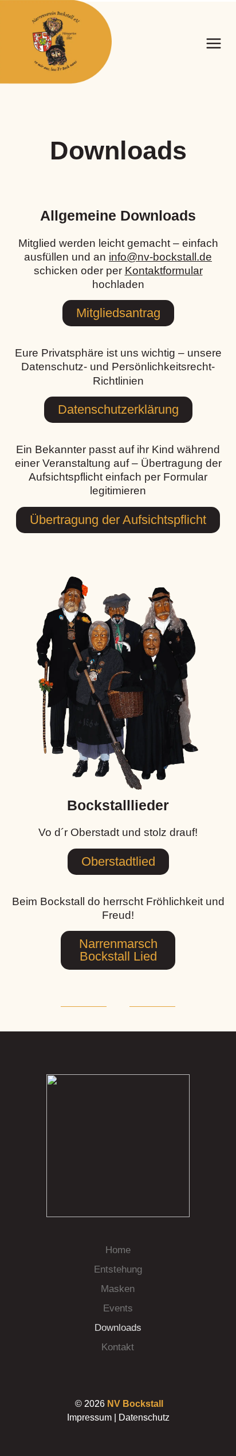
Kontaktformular (164, 271)
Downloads (118, 1327)
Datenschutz (144, 1417)
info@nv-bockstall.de (160, 257)
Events (118, 1308)
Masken (118, 1288)
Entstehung (118, 1269)
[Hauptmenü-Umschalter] (214, 43)
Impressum (89, 1417)
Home (118, 1250)
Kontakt (117, 1347)
